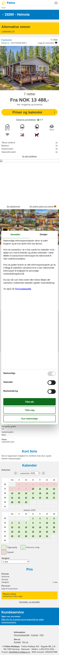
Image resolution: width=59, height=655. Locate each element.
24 (33, 498)
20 (54, 493)
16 (26, 493)
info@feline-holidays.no (19, 652)
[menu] (56, 3)
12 (47, 489)
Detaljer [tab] (44, 234)
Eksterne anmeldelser (26, 119)
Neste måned (43, 473)
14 (12, 493)
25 (40, 498)
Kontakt (17, 642)
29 (19, 502)
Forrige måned (15, 473)
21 (12, 498)
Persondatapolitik (22, 635)
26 (47, 498)
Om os (25, 642)
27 (54, 498)
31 (47, 536)
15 (19, 493)
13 (54, 489)
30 (26, 502)
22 (19, 498)
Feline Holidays (29, 3)
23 (26, 498)
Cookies (34, 635)
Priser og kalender (27, 112)
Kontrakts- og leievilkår (29, 602)
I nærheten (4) (7, 31)
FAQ (42, 635)
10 (33, 489)
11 (40, 489)
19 (47, 493)
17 (33, 493)
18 (40, 493)
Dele (55, 40)
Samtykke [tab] (15, 234)
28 (12, 502)
